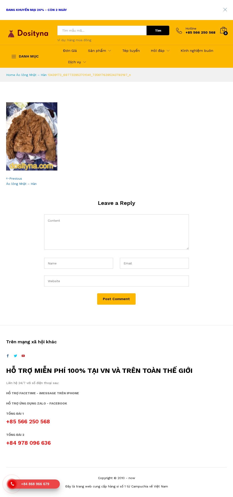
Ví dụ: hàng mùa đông (74, 40)
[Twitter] (15, 356)
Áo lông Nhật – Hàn (31, 75)
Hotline (190, 28)
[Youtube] (23, 356)
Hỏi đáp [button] (158, 51)
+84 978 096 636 (28, 443)
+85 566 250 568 (28, 421)
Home (10, 75)
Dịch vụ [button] (74, 62)
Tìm (158, 30)
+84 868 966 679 (35, 484)
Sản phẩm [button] (97, 51)
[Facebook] (8, 356)
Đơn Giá (70, 51)
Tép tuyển (131, 51)
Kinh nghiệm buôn (197, 51)
